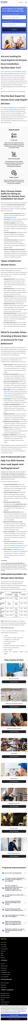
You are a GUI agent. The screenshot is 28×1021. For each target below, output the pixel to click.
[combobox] (14, 17)
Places (2, 955)
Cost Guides (3, 946)
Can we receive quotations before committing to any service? (11, 902)
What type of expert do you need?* (10, 14)
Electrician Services (5, 997)
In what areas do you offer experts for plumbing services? (12, 909)
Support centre (4, 966)
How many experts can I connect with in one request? (13, 915)
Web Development (5, 1002)
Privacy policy (4, 968)
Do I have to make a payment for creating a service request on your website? (13, 879)
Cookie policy (4, 970)
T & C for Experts (4, 976)
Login (26, 2)
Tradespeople (15, 549)
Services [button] (21, 2)
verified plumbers (13, 109)
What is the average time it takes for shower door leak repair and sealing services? (11, 923)
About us (3, 963)
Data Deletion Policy (5, 972)
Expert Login (3, 987)
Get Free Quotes (14, 682)
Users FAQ (3, 951)
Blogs (2, 953)
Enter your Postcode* (7, 21)
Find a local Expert (5, 983)
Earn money (3, 944)
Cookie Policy (14, 1011)
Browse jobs (3, 985)
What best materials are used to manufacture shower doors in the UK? (13, 930)
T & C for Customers (5, 974)
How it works (3, 942)
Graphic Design (4, 1004)
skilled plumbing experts (10, 217)
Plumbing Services (5, 993)
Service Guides (4, 949)
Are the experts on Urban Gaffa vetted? (13, 895)
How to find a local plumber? (12, 873)
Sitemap (3, 957)
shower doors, (7, 395)
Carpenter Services (5, 995)
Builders (2, 999)
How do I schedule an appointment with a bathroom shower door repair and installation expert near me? (12, 888)
